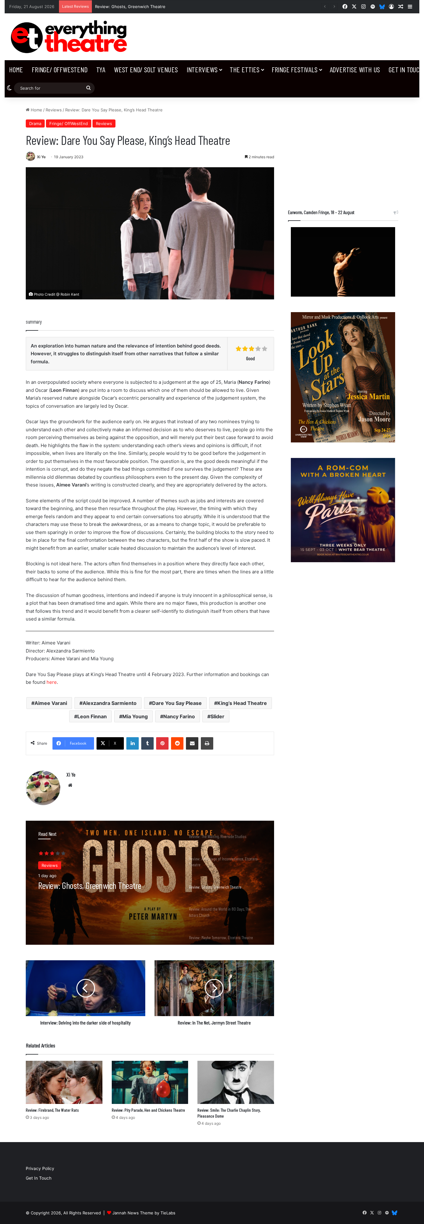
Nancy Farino (179, 716)
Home (16, 69)
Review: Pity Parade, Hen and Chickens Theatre (148, 1110)
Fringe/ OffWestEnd (59, 69)
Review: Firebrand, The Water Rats (52, 1110)
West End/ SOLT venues (146, 69)
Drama (35, 123)
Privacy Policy (40, 1168)
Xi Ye (41, 157)
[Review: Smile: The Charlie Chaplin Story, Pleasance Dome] (235, 1082)
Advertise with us (355, 69)
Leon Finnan (92, 716)
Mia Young (135, 716)
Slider (217, 716)
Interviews (202, 69)
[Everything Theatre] (71, 36)
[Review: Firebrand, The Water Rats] (64, 1082)
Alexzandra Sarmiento (110, 703)
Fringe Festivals (295, 69)
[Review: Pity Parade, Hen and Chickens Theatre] (150, 1082)
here (52, 682)
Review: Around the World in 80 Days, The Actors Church (99, 890)
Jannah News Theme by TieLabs (143, 1212)
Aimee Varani (50, 703)
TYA (100, 69)
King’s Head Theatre (242, 703)
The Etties (244, 69)
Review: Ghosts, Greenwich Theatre (130, 6)
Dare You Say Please (177, 703)
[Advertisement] (343, 150)
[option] (150, 883)
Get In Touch (39, 1178)
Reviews (54, 109)
